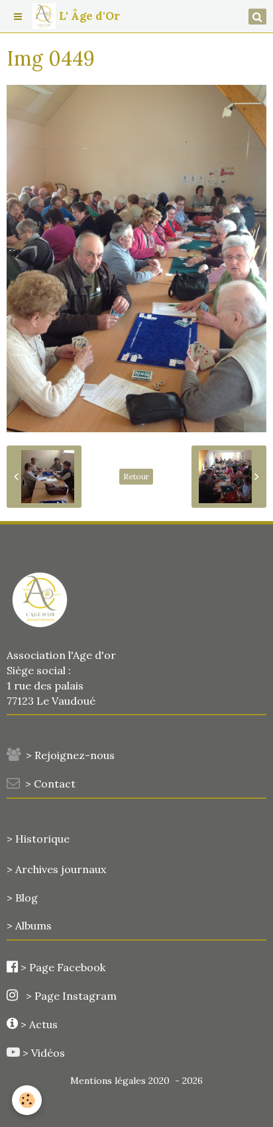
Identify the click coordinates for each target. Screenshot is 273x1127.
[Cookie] (27, 1100)
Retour (136, 476)
